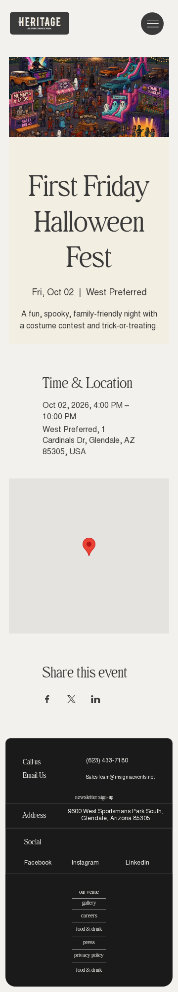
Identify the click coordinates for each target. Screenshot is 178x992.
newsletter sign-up (94, 797)
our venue (89, 892)
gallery (89, 903)
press (89, 942)
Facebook (37, 863)
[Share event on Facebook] (47, 699)
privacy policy (89, 955)
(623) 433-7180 (107, 761)
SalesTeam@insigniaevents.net (120, 777)
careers (89, 915)
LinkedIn (137, 863)
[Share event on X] (71, 699)
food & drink (89, 929)
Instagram (85, 863)
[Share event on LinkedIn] (95, 699)
